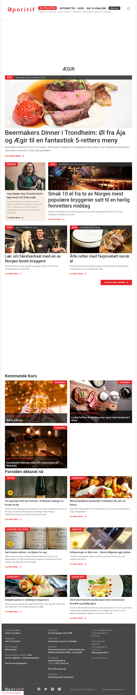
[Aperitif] (21, 10)
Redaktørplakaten (31, 658)
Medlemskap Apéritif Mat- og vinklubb (65, 652)
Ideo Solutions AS (117, 689)
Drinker (60, 12)
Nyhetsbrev (77, 12)
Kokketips (107, 12)
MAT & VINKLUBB (96, 8)
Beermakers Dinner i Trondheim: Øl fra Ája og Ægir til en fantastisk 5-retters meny (65, 136)
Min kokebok (88, 12)
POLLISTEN (49, 8)
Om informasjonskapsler (16, 663)
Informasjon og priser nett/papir (62, 641)
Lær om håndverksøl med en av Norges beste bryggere (33, 258)
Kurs (81, 8)
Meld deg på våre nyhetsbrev (61, 677)
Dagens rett (42, 12)
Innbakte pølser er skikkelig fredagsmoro (27, 599)
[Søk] (128, 8)
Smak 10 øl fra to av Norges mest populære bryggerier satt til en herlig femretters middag (89, 200)
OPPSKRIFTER (67, 8)
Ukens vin (52, 12)
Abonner (114, 8)
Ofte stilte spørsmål (57, 669)
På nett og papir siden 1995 (60, 633)
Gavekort (67, 12)
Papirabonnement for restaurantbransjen (66, 649)
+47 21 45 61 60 (61, 663)
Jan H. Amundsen (12, 641)
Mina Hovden (11, 649)
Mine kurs (98, 12)
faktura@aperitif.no (100, 652)
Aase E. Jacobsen (12, 633)
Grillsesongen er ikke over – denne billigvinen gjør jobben (100, 552)
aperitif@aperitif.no (57, 661)
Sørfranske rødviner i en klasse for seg (26, 552)
